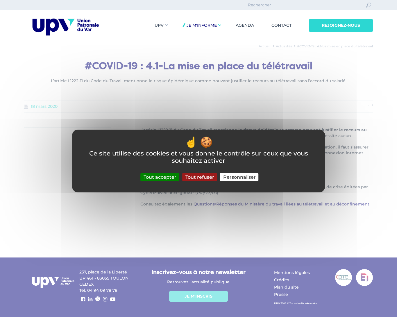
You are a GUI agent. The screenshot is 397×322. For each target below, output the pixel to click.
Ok (368, 10)
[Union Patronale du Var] (65, 37)
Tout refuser (199, 177)
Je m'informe (201, 25)
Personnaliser (239, 177)
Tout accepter (160, 177)
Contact (281, 25)
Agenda (245, 25)
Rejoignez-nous (341, 25)
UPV (159, 25)
